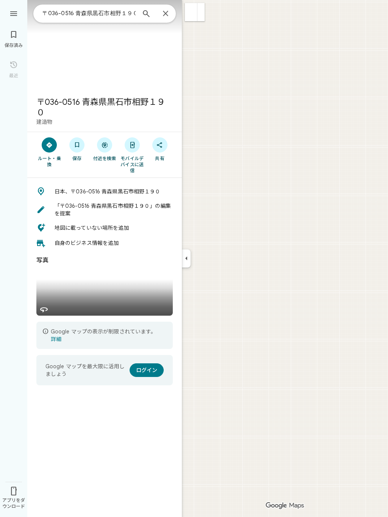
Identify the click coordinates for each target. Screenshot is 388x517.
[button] (191, 12)
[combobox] (89, 13)
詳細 (56, 339)
